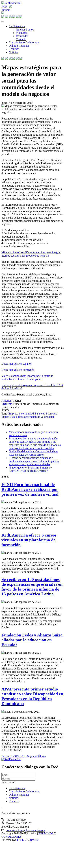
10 (25, 756)
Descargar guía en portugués (17, 369)
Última (42, 756)
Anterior (6, 400)
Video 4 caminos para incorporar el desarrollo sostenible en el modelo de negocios (27, 377)
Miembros (21, 32)
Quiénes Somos (25, 29)
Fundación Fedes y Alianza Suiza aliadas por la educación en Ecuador (31, 640)
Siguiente (6, 403)
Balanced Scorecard (45, 413)
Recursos (14, 48)
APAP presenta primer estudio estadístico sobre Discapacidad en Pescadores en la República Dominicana (32, 696)
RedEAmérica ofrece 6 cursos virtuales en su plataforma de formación (29, 540)
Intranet (5, 9)
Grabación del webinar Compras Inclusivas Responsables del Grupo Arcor (33, 453)
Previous (6, 756)
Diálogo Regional (19, 45)
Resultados (22, 36)
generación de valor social (39, 416)
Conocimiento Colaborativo (24, 42)
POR (5, 6)
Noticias (13, 52)
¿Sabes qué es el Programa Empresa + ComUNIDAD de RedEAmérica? (30, 469)
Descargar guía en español (16, 363)
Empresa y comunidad (21, 413)
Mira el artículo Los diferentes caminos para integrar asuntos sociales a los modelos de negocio (31, 254)
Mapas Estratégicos (12, 416)
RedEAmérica (17, 26)
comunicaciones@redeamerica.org (25, 830)
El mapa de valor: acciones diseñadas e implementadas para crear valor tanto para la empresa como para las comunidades (34, 461)
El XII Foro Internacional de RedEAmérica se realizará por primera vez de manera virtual (29, 489)
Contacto (21, 39)
